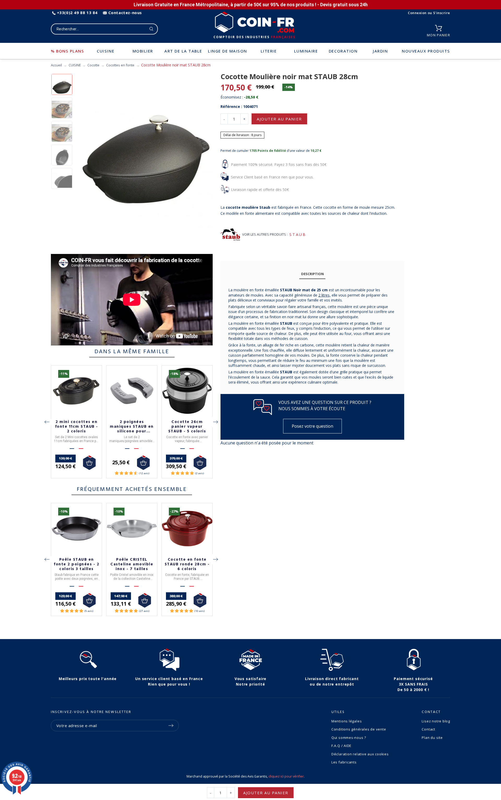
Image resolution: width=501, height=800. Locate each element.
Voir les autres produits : (265, 234)
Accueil (56, 65)
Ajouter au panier (279, 118)
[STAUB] (230, 234)
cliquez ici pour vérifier (286, 776)
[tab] (312, 274)
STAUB (297, 234)
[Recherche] (151, 29)
